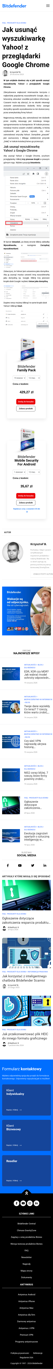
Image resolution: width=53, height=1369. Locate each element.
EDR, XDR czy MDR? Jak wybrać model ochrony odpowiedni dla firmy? (36, 676)
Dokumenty (26, 1277)
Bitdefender (37, 1363)
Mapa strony (26, 1271)
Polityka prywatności (20, 1353)
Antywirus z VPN (26, 1328)
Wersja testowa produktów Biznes (26, 1244)
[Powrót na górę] (26, 1193)
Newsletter (26, 1257)
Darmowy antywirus (26, 1321)
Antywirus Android (26, 1294)
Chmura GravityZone (26, 1230)
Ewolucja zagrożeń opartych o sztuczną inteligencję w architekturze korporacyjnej (36, 840)
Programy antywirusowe (26, 1341)
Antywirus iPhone (26, 1301)
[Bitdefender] (14, 6)
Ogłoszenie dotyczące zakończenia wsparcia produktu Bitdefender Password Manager (36, 809)
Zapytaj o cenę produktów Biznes (26, 1237)
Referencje (37, 1353)
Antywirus (26, 1284)
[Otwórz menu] (48, 5)
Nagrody (27, 1264)
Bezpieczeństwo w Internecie (38, 699)
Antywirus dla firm (26, 1315)
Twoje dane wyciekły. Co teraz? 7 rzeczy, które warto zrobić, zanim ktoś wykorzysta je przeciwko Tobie (37, 713)
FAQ (26, 1250)
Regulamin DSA (26, 1357)
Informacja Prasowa (38, 971)
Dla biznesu (29, 667)
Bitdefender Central (27, 1223)
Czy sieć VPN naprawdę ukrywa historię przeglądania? (35, 745)
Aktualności (30, 665)
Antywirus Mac (26, 1308)
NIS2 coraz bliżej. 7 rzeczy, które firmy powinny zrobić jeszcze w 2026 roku (37, 777)
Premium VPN (26, 1335)
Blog (40, 665)
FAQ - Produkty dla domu (14, 23)
